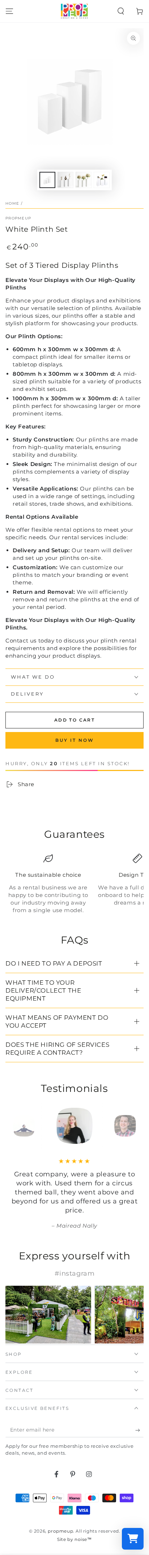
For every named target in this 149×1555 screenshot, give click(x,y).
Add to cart (74, 720)
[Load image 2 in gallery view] (65, 180)
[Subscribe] (139, 1430)
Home (12, 203)
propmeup (18, 218)
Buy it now (74, 740)
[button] (120, 11)
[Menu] (9, 11)
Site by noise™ (74, 1539)
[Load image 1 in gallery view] (47, 180)
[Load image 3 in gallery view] (83, 180)
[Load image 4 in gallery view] (102, 180)
